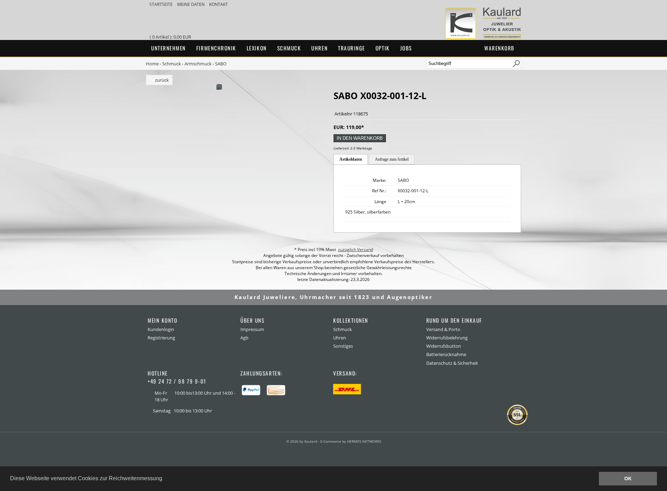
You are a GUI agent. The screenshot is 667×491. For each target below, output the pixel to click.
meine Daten (191, 4)
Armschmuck (198, 64)
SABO (221, 64)
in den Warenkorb (360, 138)
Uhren (319, 48)
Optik (383, 48)
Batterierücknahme (446, 354)
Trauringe (351, 48)
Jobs (406, 48)
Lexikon (257, 48)
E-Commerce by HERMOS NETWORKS (350, 441)
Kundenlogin (161, 329)
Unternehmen (168, 48)
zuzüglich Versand (355, 249)
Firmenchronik (216, 48)
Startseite (161, 4)
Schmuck (289, 48)
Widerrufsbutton (443, 346)
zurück (162, 80)
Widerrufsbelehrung (447, 338)
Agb (244, 338)
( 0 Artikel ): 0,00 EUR (171, 37)
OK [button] (628, 478)
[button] (165, 479)
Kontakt (218, 4)
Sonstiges (343, 346)
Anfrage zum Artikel (392, 159)
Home (152, 64)
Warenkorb (499, 48)
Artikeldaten (350, 159)
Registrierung (161, 338)
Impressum (252, 329)
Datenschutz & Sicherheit (452, 363)
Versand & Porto (443, 329)
